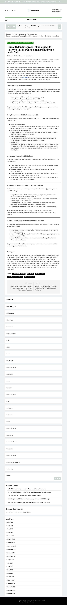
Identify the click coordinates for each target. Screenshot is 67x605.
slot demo (10, 435)
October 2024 (11, 593)
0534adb (10, 56)
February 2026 (11, 539)
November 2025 (11, 549)
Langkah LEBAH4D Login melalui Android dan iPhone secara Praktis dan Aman (29, 492)
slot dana (10, 408)
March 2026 (10, 536)
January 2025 (11, 583)
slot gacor (10, 327)
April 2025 (10, 573)
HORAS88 (30, 273)
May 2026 (10, 529)
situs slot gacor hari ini (13, 462)
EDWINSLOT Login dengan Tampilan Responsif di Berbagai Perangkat (27, 489)
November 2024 (11, 590)
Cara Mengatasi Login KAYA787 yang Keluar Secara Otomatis (39, 1)
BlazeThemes (30, 602)
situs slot (10, 415)
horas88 (25, 77)
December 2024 (11, 587)
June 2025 (10, 566)
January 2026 (11, 542)
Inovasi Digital (40, 273)
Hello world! (27, 512)
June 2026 (10, 525)
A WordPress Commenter (14, 512)
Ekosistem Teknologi (19, 273)
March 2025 (10, 576)
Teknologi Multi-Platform (15, 277)
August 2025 (10, 559)
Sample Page (31, 20)
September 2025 (11, 556)
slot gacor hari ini (12, 442)
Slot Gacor (10, 360)
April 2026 (10, 532)
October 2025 (11, 553)
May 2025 (10, 570)
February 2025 (11, 580)
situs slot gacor (11, 333)
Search (8, 475)
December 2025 (11, 546)
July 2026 (10, 522)
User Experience (29, 277)
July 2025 (10, 563)
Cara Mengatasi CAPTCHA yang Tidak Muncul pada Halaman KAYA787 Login (29, 499)
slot (8, 340)
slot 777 (9, 388)
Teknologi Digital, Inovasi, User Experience (20, 43)
